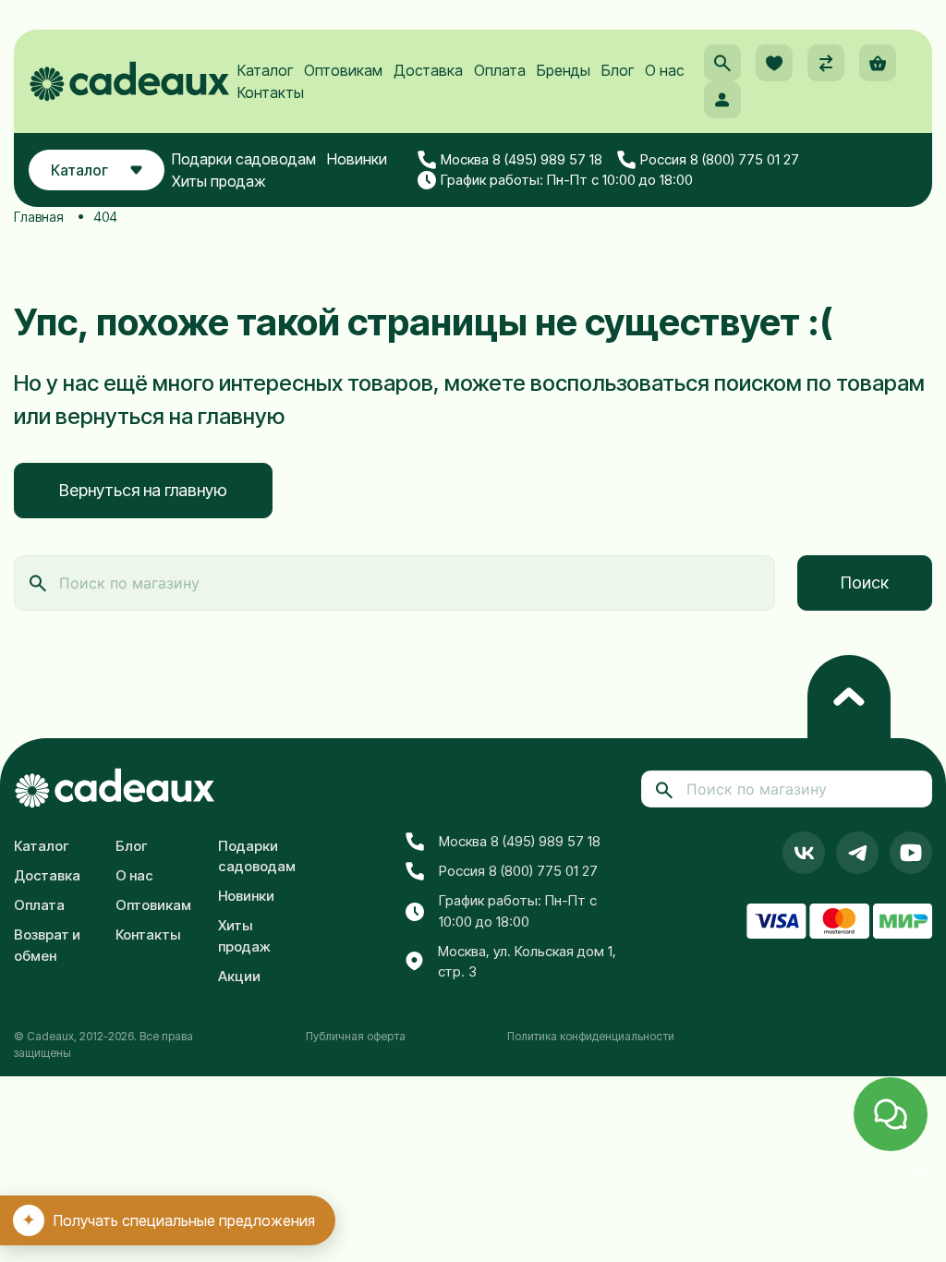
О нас (665, 70)
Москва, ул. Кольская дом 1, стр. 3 (527, 961)
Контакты (270, 92)
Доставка (428, 70)
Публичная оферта (356, 1036)
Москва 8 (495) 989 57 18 (521, 159)
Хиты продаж (219, 181)
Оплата (500, 70)
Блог (617, 70)
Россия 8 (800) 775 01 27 (719, 159)
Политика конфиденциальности (590, 1036)
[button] (722, 62)
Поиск (865, 582)
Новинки (357, 159)
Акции (239, 976)
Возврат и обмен (47, 945)
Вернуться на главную (143, 490)
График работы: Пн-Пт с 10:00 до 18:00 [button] (567, 179)
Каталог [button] (79, 170)
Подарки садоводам (244, 159)
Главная (39, 216)
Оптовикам (343, 70)
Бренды (563, 70)
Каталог (265, 70)
